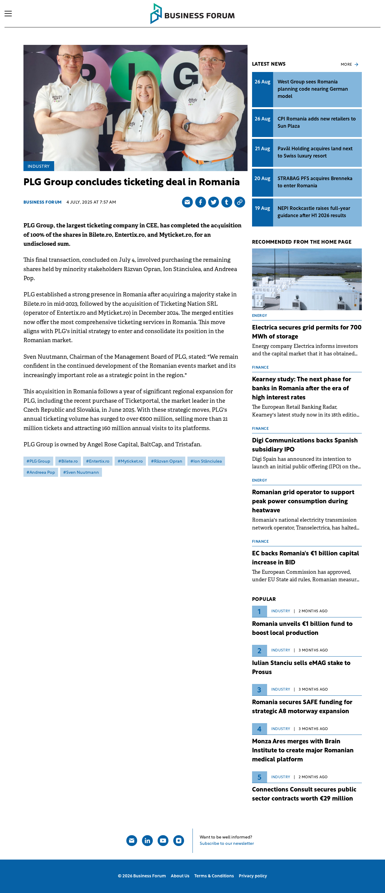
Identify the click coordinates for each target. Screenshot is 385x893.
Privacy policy (253, 876)
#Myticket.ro (130, 461)
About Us (180, 876)
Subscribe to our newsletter (227, 843)
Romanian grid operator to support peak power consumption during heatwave (303, 502)
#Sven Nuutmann (81, 472)
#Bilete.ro (68, 461)
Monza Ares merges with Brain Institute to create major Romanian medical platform (303, 751)
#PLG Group (38, 461)
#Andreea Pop (40, 472)
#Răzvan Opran (166, 461)
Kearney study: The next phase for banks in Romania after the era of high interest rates (301, 389)
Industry (39, 166)
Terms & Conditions (214, 876)
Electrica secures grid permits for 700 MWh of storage (307, 332)
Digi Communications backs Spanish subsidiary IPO (305, 445)
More (346, 65)
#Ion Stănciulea (206, 461)
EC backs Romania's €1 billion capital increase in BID (305, 558)
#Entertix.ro (97, 461)
